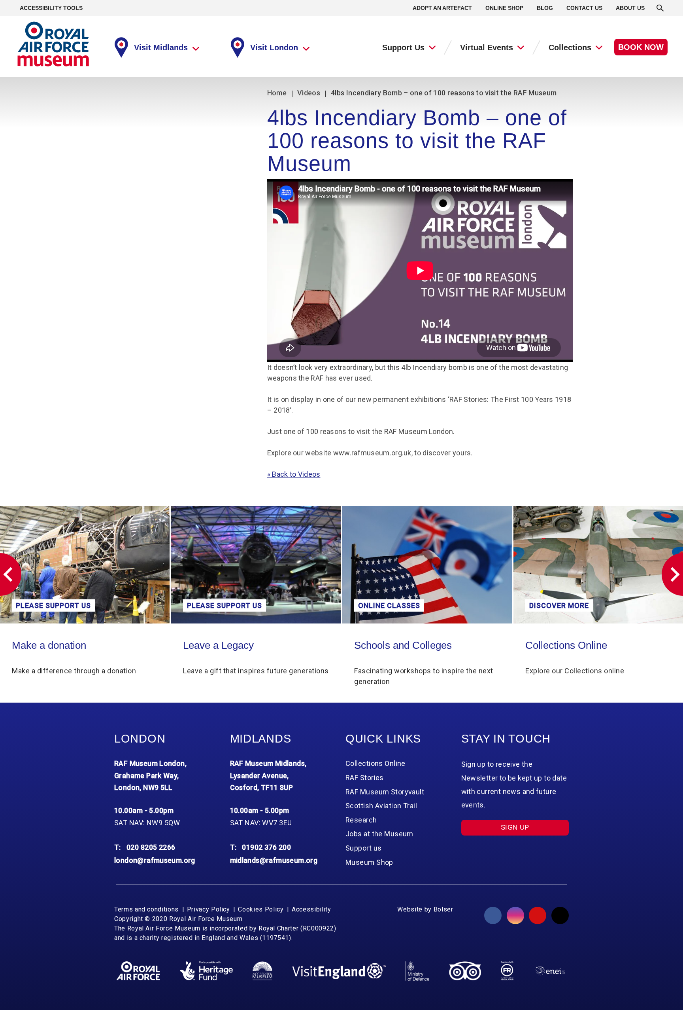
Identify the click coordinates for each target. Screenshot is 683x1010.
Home (277, 93)
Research (361, 820)
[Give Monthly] (598, 564)
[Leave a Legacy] (85, 564)
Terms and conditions (146, 909)
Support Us (403, 47)
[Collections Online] (427, 564)
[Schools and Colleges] (256, 564)
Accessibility (311, 909)
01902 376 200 (266, 847)
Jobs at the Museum (379, 834)
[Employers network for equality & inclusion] (550, 971)
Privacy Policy (208, 909)
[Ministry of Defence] (417, 970)
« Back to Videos (294, 474)
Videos (308, 93)
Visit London (274, 47)
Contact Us (584, 8)
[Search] (660, 8)
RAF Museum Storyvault (384, 792)
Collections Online (395, 645)
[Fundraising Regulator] (507, 970)
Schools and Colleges (232, 645)
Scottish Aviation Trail (381, 806)
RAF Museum (53, 44)
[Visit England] (339, 971)
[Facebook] (493, 915)
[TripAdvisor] (465, 970)
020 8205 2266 (150, 847)
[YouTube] (537, 915)
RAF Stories (364, 777)
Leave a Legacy (47, 645)
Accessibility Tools (51, 8)
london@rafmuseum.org (154, 860)
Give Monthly (555, 645)
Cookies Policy (260, 909)
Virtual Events (486, 47)
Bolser (443, 909)
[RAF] (138, 970)
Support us (363, 848)
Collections (570, 47)
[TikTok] (560, 915)
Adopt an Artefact (442, 8)
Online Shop (504, 8)
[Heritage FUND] (206, 970)
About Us (630, 8)
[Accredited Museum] (262, 970)
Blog (545, 8)
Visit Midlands (161, 47)
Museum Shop (369, 862)
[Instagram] (515, 915)
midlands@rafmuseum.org (274, 860)
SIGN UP (515, 827)
